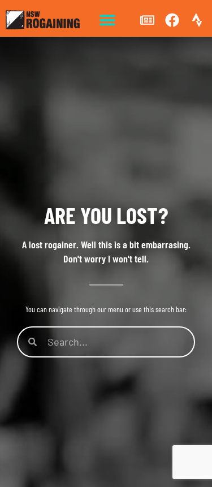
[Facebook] (172, 20)
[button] (107, 20)
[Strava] (197, 20)
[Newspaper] (147, 20)
